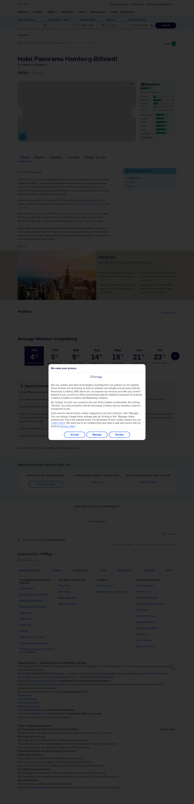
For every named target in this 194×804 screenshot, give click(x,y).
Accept (74, 434)
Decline (119, 434)
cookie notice (58, 423)
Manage (97, 434)
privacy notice (67, 426)
